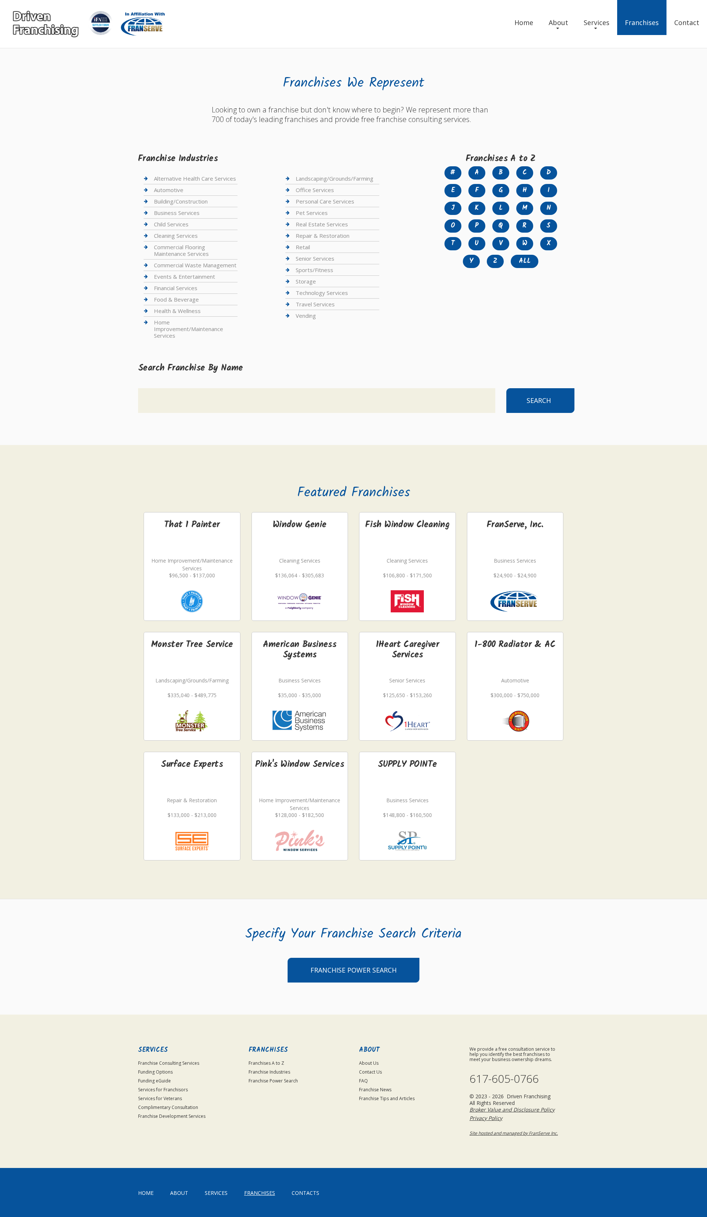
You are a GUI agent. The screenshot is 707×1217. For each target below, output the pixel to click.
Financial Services (175, 288)
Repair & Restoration (322, 235)
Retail (303, 247)
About (558, 22)
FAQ (363, 1081)
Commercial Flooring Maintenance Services (181, 250)
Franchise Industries (269, 1072)
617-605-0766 (504, 1078)
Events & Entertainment (184, 276)
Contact (686, 22)
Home (523, 22)
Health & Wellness (177, 310)
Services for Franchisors (163, 1089)
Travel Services (315, 304)
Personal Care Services (325, 201)
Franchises (642, 22)
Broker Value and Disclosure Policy (512, 1109)
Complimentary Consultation (168, 1107)
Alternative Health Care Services (195, 178)
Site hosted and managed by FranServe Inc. (513, 1133)
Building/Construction (181, 201)
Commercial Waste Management (195, 265)
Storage (306, 281)
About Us (369, 1063)
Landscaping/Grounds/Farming (334, 178)
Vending (306, 315)
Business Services (177, 212)
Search (539, 400)
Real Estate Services (322, 224)
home (146, 1192)
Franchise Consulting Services (168, 1063)
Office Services (315, 190)
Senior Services (315, 258)
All (525, 261)
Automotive (168, 190)
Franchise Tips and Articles (387, 1098)
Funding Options (155, 1072)
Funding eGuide (154, 1081)
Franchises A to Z (266, 1063)
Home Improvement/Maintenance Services (188, 329)
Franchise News (375, 1089)
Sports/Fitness (314, 270)
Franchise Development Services (171, 1116)
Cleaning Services (176, 235)
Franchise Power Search (353, 970)
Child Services (171, 224)
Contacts (305, 1192)
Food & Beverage (176, 299)
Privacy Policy (485, 1118)
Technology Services (322, 292)
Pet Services (312, 212)
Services (596, 22)
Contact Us (370, 1072)
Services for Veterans (160, 1098)
